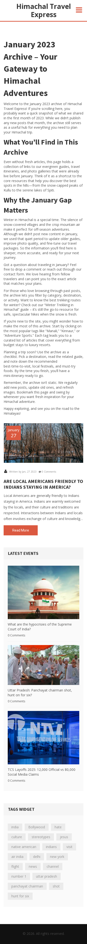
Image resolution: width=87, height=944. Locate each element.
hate (58, 827)
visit (69, 846)
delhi (36, 856)
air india (17, 856)
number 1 (18, 876)
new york (57, 856)
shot (56, 886)
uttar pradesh (46, 876)
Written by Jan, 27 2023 (22, 471)
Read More (20, 530)
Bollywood (36, 827)
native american (23, 846)
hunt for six (20, 896)
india (15, 827)
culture (16, 837)
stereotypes (41, 837)
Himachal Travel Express (43, 10)
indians (51, 846)
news (33, 866)
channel (53, 866)
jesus (64, 837)
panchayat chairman (27, 886)
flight (15, 866)
